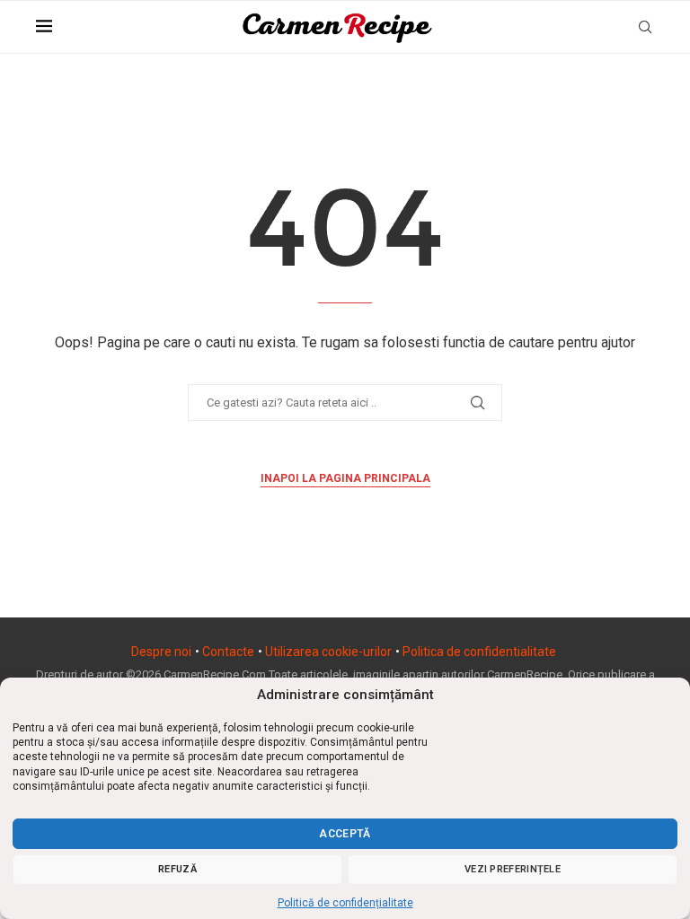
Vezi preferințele (512, 869)
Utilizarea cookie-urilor (328, 651)
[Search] (645, 27)
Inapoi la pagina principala (345, 478)
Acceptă (344, 833)
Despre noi (161, 651)
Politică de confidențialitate (345, 903)
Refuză (177, 869)
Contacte (228, 651)
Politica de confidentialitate (479, 651)
